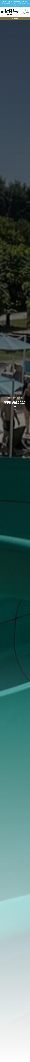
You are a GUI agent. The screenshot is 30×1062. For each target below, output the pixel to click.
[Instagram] (28, 10)
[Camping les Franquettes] (9, 12)
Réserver (15, 18)
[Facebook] (25, 10)
